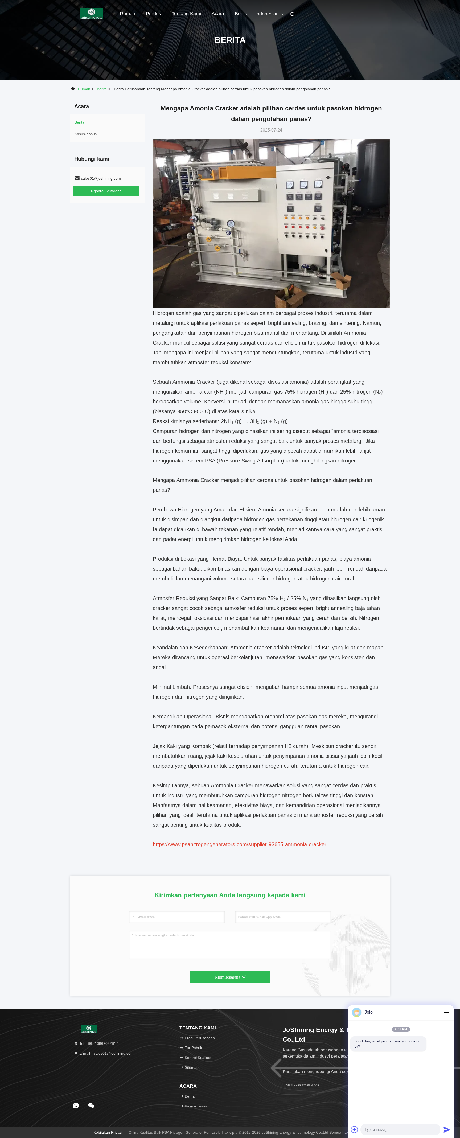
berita (241, 13)
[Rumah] (91, 13)
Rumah (127, 13)
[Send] (446, 1129)
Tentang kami (186, 13)
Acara (218, 13)
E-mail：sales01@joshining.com (106, 1053)
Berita (102, 89)
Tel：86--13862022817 (98, 1043)
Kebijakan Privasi (107, 1132)
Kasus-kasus (86, 134)
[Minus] (446, 1012)
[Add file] (354, 1129)
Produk (153, 13)
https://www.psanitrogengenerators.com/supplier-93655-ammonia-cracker (239, 844)
